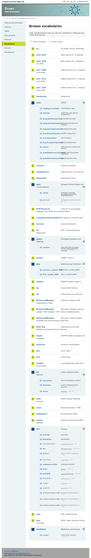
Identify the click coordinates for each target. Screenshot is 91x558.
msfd (38, 399)
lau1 (38, 351)
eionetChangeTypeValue (51, 133)
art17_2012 (41, 79)
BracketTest (47, 439)
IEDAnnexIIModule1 (45, 300)
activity (45, 193)
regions (45, 147)
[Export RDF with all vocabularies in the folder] (83, 102)
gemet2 (39, 258)
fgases (39, 239)
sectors (45, 391)
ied (37, 294)
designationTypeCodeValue (52, 129)
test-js (45, 469)
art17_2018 (41, 88)
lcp (37, 372)
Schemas (7, 39)
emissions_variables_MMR (52, 270)
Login (67, 1)
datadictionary (42, 172)
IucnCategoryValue (50, 138)
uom (38, 514)
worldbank (41, 529)
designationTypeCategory (52, 123)
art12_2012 (41, 55)
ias (37, 288)
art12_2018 (41, 61)
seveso (39, 420)
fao (37, 230)
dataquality (41, 178)
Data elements (9, 35)
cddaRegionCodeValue (51, 108)
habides (39, 282)
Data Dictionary (22, 18)
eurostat (40, 224)
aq (37, 49)
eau (44, 449)
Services (7, 48)
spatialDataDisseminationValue (52, 153)
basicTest (46, 435)
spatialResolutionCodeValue (52, 158)
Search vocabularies (39, 41)
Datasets (7, 27)
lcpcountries (47, 380)
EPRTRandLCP (43, 209)
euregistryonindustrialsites (48, 218)
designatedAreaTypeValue (52, 119)
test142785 (46, 474)
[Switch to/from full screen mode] (74, 1)
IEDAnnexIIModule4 (45, 318)
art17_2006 (41, 70)
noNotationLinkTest (50, 464)
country (45, 535)
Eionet (14, 18)
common (40, 166)
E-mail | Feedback (11, 551)
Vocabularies (9, 44)
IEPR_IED (40, 327)
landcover (40, 345)
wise (38, 520)
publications (41, 414)
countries (46, 247)
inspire (39, 336)
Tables (6, 31)
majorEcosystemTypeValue (52, 142)
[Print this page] (71, 1)
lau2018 (39, 363)
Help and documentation (13, 23)
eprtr (38, 184)
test (38, 429)
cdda (38, 103)
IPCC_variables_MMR (50, 274)
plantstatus (47, 385)
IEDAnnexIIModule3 (45, 309)
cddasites (46, 113)
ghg (38, 264)
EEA (14, 1)
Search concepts (57, 41)
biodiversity (41, 96)
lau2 (38, 357)
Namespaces (9, 52)
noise (38, 408)
